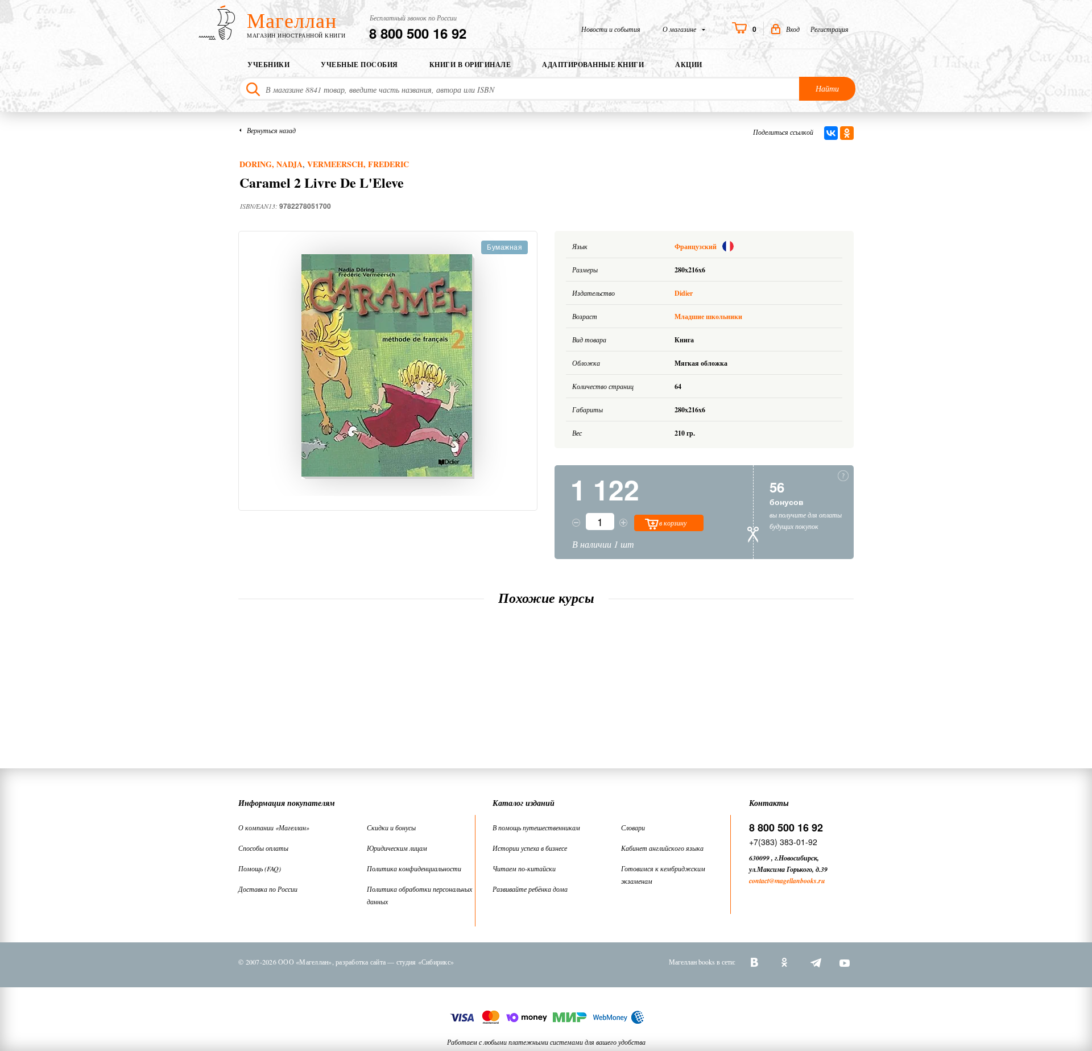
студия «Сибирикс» (425, 961)
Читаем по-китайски (524, 868)
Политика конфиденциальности (414, 868)
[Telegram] (815, 961)
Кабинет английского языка (662, 848)
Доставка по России (267, 888)
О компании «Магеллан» (273, 827)
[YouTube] (844, 961)
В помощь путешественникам (536, 827)
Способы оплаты (263, 848)
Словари (633, 827)
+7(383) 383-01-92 (783, 841)
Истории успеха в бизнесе (530, 848)
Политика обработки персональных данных (419, 895)
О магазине (680, 29)
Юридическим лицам (397, 848)
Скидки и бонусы (391, 827)
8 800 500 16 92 (417, 33)
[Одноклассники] (847, 133)
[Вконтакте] (756, 961)
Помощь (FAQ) (259, 868)
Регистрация (829, 29)
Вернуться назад (271, 130)
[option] (388, 366)
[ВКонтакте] (831, 133)
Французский (696, 246)
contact (759, 881)
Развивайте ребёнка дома (530, 888)
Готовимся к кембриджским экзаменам (663, 875)
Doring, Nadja (271, 164)
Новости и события (610, 29)
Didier (684, 293)
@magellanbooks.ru (797, 881)
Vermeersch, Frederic (358, 164)
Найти (827, 88)
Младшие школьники (708, 316)
